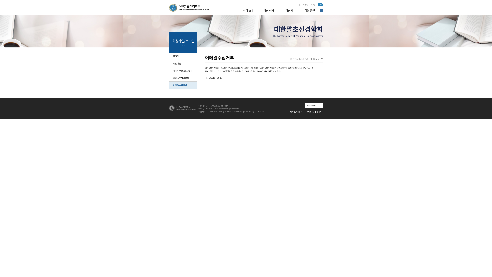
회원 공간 (309, 10)
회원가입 (306, 5)
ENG (320, 5)
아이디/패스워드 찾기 (182, 70)
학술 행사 (268, 10)
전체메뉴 (321, 10)
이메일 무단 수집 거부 (314, 112)
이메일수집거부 (180, 85)
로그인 (313, 5)
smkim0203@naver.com (229, 108)
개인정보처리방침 (181, 78)
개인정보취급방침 (296, 112)
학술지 (289, 10)
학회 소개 (248, 10)
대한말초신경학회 (189, 8)
